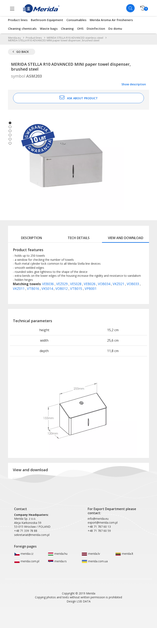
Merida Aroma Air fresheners (111, 20)
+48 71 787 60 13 (99, 527)
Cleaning (67, 28)
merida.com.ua (97, 561)
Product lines (18, 20)
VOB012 (61, 288)
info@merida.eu (98, 519)
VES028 (76, 284)
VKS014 (47, 288)
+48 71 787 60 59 (99, 531)
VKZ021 (119, 284)
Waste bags (49, 28)
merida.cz (26, 554)
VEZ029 (62, 284)
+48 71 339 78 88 (25, 531)
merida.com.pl (29, 561)
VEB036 (48, 284)
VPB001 (90, 288)
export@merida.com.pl (103, 522)
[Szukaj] (130, 8)
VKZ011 (19, 288)
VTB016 (33, 288)
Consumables (76, 20)
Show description (133, 84)
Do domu (115, 28)
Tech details (79, 238)
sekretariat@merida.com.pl (31, 535)
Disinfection (96, 28)
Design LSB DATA (79, 601)
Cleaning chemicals (22, 28)
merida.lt (127, 554)
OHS (80, 28)
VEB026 (90, 284)
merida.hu (60, 554)
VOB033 (133, 284)
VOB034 (104, 284)
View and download (125, 238)
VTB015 (76, 288)
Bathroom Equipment (47, 20)
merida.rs (60, 561)
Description (31, 238)
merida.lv (93, 554)
